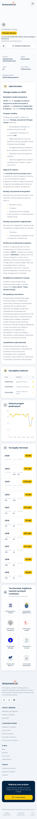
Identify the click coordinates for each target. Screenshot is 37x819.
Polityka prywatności (9, 768)
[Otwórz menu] (32, 3)
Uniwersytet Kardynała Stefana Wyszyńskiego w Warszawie (18, 38)
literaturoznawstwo (22, 387)
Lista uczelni (6, 730)
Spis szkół (5, 718)
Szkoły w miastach (8, 715)
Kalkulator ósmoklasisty (10, 711)
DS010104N (9, 382)
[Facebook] (14, 700)
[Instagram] (4, 700)
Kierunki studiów (7, 734)
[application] (18, 424)
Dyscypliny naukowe (9, 737)
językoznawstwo (22, 382)
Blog (3, 749)
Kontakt (4, 753)
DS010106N (9, 392)
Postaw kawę (20, 797)
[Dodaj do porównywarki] (3, 46)
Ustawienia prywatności (21, 814)
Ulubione (5, 775)
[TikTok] (9, 700)
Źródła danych (7, 759)
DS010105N (9, 387)
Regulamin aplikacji (8, 772)
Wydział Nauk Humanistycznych (11, 41)
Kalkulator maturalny (9, 727)
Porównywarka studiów (10, 740)
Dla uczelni (5, 756)
